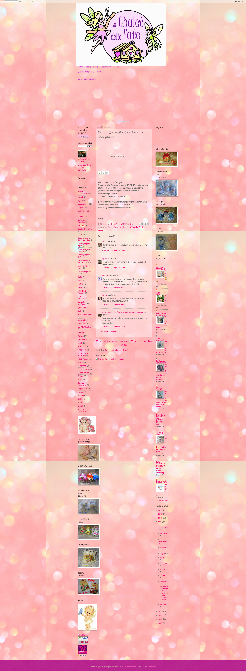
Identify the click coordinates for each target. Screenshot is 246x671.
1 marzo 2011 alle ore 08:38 (113, 268)
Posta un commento (109, 331)
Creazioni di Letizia (160, 339)
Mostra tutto (163, 501)
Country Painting (81, 221)
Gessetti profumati (82, 303)
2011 (160, 522)
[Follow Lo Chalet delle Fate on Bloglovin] (83, 137)
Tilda (80, 399)
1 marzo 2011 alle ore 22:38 (113, 326)
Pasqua (81, 346)
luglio (162, 553)
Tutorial (81, 402)
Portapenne (83, 359)
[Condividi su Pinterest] (148, 224)
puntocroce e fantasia (161, 314)
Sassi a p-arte (160, 293)
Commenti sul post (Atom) (116, 350)
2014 (160, 510)
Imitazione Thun (84, 314)
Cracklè (81, 225)
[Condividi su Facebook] (146, 224)
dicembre (163, 527)
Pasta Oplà (83, 350)
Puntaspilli (82, 366)
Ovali (80, 343)
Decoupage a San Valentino (84, 239)
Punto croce (83, 369)
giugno (163, 557)
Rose (80, 379)
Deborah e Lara (84, 160)
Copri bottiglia (84, 211)
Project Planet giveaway (160, 470)
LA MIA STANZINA (160, 268)
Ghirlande (82, 307)
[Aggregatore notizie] (82, 655)
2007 (160, 623)
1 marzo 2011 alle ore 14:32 (113, 304)
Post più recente (106, 341)
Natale (81, 336)
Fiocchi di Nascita (130, 227)
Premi (80, 362)
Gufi (79, 311)
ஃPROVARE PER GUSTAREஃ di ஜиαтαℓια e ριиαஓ (122, 312)
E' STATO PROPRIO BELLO (160, 422)
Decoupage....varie (85, 272)
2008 (160, 619)
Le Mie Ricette (84, 327)
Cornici (81, 216)
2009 (160, 615)
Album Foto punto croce (83, 192)
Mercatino (82, 332)
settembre (163, 542)
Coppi (80, 207)
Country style (159, 434)
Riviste (81, 376)
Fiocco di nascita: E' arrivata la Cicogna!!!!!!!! (164, 593)
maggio (163, 563)
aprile (162, 569)
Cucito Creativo (115, 227)
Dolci (80, 277)
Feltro (80, 284)
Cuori (80, 234)
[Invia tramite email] (140, 224)
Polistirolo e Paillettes (83, 354)
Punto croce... (83, 373)
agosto (163, 547)
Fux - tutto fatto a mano (160, 416)
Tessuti (81, 395)
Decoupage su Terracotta (84, 261)
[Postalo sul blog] (142, 224)
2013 (160, 514)
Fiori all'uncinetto (83, 297)
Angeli (80, 197)
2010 (160, 611)
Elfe (79, 280)
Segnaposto (83, 388)
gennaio (163, 604)
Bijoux (80, 200)
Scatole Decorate (82, 384)
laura (104, 295)
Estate (165, 298)
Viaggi (80, 406)
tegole (80, 392)
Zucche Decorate (82, 410)
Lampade (82, 320)
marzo (163, 575)
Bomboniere (83, 204)
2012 (160, 518)
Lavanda (81, 323)
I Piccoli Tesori (159, 389)
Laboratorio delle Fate (161, 482)
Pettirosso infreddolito (161, 362)
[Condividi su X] (144, 224)
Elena (104, 241)
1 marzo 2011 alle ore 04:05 (113, 250)
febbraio (164, 581)
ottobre (163, 533)
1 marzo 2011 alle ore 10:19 (113, 287)
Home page (124, 343)
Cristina (105, 275)
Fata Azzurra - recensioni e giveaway (161, 464)
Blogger (152, 667)
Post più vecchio (141, 341)
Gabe (104, 258)
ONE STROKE (83, 339)
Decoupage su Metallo (84, 250)
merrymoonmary (129, 667)
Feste (80, 287)
